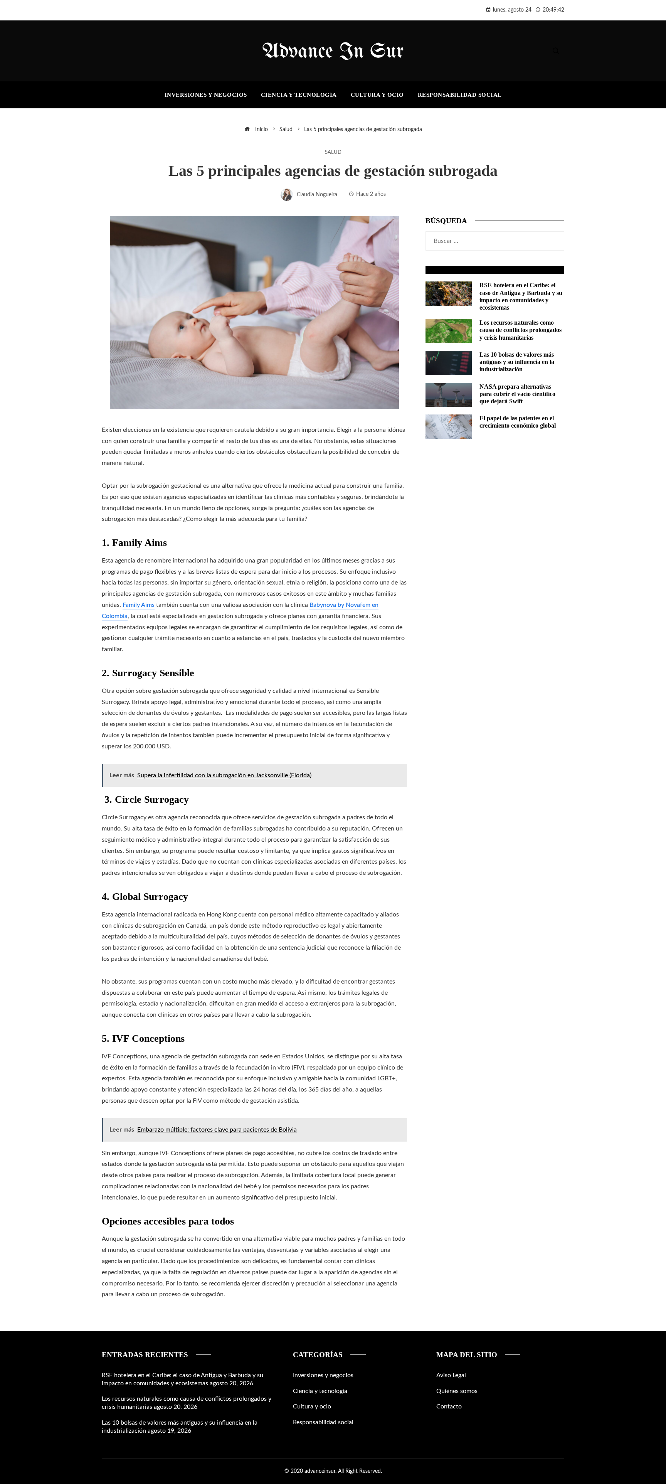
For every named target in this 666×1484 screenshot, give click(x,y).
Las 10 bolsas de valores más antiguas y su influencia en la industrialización (516, 361)
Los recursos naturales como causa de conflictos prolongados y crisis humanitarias (520, 329)
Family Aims (139, 605)
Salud (333, 152)
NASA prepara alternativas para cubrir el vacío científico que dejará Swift (517, 393)
